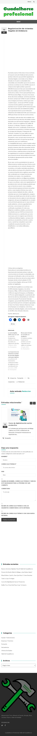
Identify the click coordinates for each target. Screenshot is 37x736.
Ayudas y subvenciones (8, 637)
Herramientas (5, 647)
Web (2, 471)
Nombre (4, 456)
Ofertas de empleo (6, 650)
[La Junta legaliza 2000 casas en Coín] (14, 340)
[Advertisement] (18, 52)
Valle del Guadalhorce (7, 654)
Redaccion (22, 382)
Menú (29, 1)
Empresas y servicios (7, 641)
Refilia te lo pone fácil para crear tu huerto (13, 585)
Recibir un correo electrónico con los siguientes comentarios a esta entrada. (15, 507)
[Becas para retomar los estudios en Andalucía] (27, 341)
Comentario (5, 488)
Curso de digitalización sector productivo (13, 582)
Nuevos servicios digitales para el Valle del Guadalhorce (17, 569)
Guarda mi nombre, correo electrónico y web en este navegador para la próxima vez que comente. (18, 483)
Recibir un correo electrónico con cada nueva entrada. (18, 514)
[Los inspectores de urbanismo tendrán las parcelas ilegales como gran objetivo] (14, 361)
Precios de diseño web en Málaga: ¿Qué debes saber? (16, 572)
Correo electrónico (8, 464)
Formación (20, 378)
